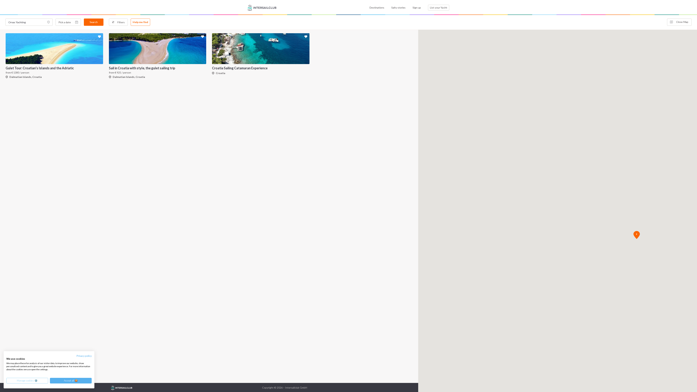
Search (94, 22)
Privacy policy (84, 355)
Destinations (377, 7)
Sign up (417, 7)
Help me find (140, 22)
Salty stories (398, 7)
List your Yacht (438, 7)
